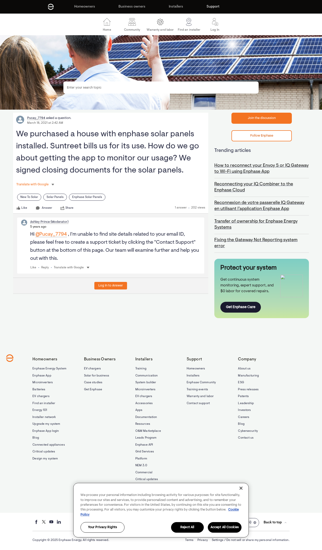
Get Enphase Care (240, 307)
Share (69, 207)
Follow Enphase (261, 135)
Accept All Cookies (225, 527)
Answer (47, 207)
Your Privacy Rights (102, 527)
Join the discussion (262, 118)
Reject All (187, 527)
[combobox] (161, 87)
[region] (161, 510)
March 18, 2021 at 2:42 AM (45, 122)
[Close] (241, 488)
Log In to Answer (110, 285)
